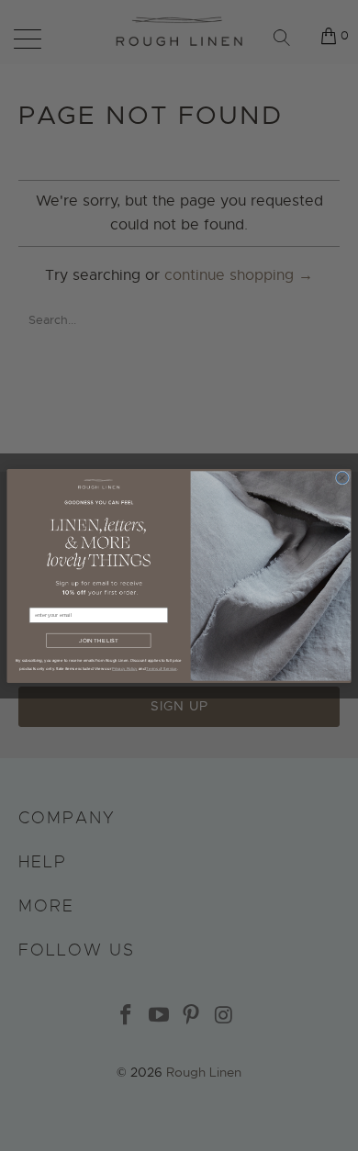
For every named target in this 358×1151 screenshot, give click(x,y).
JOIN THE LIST (98, 640)
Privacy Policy (124, 667)
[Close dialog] (342, 478)
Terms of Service (161, 667)
